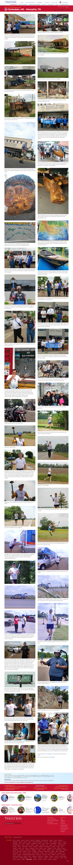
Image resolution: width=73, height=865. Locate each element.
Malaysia (44, 849)
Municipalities (51, 4)
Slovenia (56, 856)
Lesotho (59, 848)
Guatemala (41, 846)
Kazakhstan (31, 848)
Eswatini (28, 845)
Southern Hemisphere (23, 857)
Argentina (38, 840)
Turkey (65, 857)
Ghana (19, 846)
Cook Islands (34, 843)
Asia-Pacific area (44, 840)
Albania (18, 840)
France (55, 845)
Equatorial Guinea (16, 845)
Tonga (61, 857)
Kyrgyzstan (50, 848)
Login (67, 860)
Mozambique (47, 851)
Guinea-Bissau (47, 846)
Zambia (49, 859)
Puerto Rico (38, 854)
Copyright (63, 831)
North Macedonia (35, 853)
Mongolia (35, 851)
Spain (31, 857)
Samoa (57, 854)
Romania (44, 854)
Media (57, 4)
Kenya (36, 848)
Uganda (18, 859)
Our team (44, 4)
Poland (14, 854)
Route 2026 (55, 2)
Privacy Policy (63, 829)
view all (70, 792)
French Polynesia (61, 845)
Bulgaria (55, 841)
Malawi (39, 849)
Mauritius (66, 849)
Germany (15, 846)
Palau (46, 853)
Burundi (60, 841)
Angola (27, 840)
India (62, 846)
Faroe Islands (42, 845)
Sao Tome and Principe (17, 856)
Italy (23, 848)
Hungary (53, 846)
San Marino (63, 854)
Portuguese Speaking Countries (28, 854)
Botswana (46, 841)
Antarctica (32, 840)
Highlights (39, 2)
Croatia (39, 843)
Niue (21, 853)
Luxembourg (27, 849)
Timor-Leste (56, 857)
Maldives (49, 849)
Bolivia (30, 841)
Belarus (20, 841)
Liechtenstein (15, 849)
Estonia (23, 845)
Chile (20, 843)
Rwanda (53, 854)
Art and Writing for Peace (52, 823)
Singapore (46, 856)
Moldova (25, 851)
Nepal (57, 851)
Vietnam (45, 859)
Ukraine (23, 859)
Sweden (35, 857)
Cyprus (47, 843)
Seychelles (34, 856)
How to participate (30, 2)
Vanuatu (40, 859)
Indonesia (15, 848)
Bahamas (61, 840)
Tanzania (46, 857)
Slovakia (51, 856)
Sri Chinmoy (63, 823)
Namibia (53, 851)
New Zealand (15, 853)
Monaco (29, 851)
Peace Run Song (64, 826)
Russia (49, 854)
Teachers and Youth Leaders (34, 4)
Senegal (25, 856)
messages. (52, 757)
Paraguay (60, 853)
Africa (14, 840)
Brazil (50, 841)
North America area (27, 853)
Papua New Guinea (53, 853)
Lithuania (22, 849)
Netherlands (62, 851)
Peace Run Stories (64, 825)
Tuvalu (14, 859)
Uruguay (35, 859)
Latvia (55, 848)
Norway (42, 853)
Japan (27, 848)
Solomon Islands (62, 856)
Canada (64, 841)
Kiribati (41, 848)
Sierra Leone (40, 856)
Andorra (23, 840)
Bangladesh (15, 841)
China (23, 843)
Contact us (47, 2)
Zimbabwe (54, 859)
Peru (64, 853)
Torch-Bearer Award (64, 4)
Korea (45, 848)
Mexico (14, 851)
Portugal (19, 854)
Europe (37, 845)
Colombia (28, 843)
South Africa (15, 857)
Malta (53, 849)
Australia (51, 840)
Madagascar (34, 849)
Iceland (58, 846)
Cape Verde (15, 843)
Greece (30, 846)
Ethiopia (32, 845)
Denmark (60, 843)
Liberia (63, 848)
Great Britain (25, 846)
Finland (51, 845)
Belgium (25, 841)
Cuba (43, 843)
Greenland (35, 846)
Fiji (47, 845)
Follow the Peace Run (22, 4)
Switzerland (40, 857)
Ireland (19, 848)
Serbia (29, 856)
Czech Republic (53, 843)
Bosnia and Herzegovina (38, 841)
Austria (55, 840)
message (49, 754)
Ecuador (65, 843)
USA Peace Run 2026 (17, 837)
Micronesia (19, 851)
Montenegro (40, 851)
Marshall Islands (59, 849)
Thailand (51, 857)
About (22, 2)
